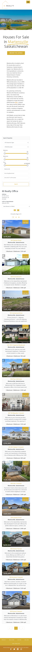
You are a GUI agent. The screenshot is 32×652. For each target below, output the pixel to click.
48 (18, 217)
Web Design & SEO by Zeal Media (21, 647)
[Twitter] (14, 649)
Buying (19, 639)
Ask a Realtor (16, 643)
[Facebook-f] (11, 649)
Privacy (4, 639)
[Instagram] (21, 649)
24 (16, 217)
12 (13, 217)
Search (16, 184)
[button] (28, 2)
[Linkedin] (18, 649)
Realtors (11, 639)
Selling (27, 639)
